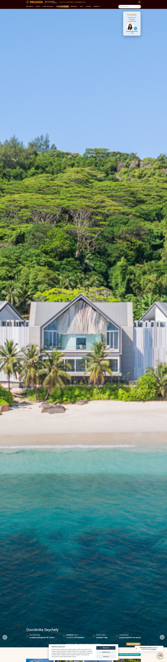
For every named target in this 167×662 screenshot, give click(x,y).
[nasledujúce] (162, 637)
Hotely (38, 6)
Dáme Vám (102, 636)
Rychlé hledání (133, 644)
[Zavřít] (162, 648)
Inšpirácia (74, 6)
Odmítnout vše (106, 652)
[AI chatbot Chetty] (160, 655)
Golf (81, 6)
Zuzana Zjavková (132, 31)
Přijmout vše (106, 647)
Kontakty (97, 6)
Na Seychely (42, 636)
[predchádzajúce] (4, 637)
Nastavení (106, 656)
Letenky (88, 6)
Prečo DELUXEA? (48, 6)
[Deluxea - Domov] (34, 2)
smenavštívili (75, 636)
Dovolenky (130, 636)
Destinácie (29, 6)
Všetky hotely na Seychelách (129, 654)
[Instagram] (139, 2)
